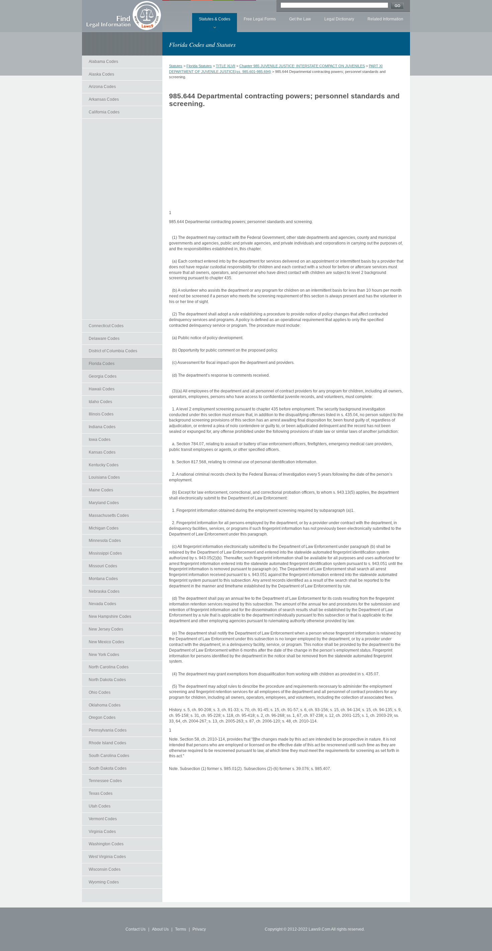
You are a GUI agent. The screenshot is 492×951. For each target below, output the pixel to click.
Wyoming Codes (104, 882)
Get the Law (300, 19)
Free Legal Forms (260, 19)
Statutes (175, 66)
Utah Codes (99, 806)
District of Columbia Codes (113, 351)
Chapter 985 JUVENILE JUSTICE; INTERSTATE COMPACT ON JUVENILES (302, 66)
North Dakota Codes (107, 679)
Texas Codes (100, 793)
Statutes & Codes (214, 19)
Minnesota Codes (105, 540)
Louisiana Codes (104, 477)
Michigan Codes (103, 528)
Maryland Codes (104, 502)
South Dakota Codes (108, 768)
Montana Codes (103, 578)
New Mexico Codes (106, 642)
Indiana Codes (102, 426)
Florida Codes (101, 363)
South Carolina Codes (109, 755)
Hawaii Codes (101, 389)
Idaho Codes (100, 401)
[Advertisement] (122, 219)
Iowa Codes (99, 439)
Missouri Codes (103, 566)
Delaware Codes (104, 338)
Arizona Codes (102, 86)
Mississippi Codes (105, 553)
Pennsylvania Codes (108, 730)
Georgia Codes (102, 376)
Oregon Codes (102, 717)
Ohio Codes (99, 692)
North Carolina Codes (109, 667)
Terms (180, 929)
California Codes (104, 112)
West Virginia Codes (107, 856)
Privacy (199, 929)
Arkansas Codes (104, 99)
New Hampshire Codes (110, 616)
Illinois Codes (101, 414)
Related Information (385, 19)
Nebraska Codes (104, 591)
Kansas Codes (102, 452)
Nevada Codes (102, 603)
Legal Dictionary (339, 19)
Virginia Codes (102, 831)
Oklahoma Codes (104, 705)
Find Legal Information (122, 15)
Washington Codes (106, 844)
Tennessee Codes (105, 780)
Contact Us (136, 929)
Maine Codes (101, 490)
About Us (160, 929)
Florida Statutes (199, 66)
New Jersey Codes (106, 629)
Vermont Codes (103, 819)
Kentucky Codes (103, 465)
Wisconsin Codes (104, 869)
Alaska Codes (101, 74)
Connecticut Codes (106, 325)
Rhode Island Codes (107, 743)
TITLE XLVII (225, 66)
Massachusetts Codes (109, 515)
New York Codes (104, 654)
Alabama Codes (103, 61)
